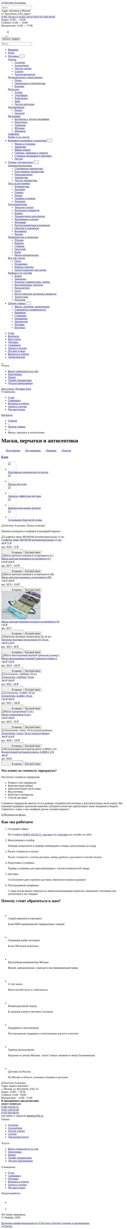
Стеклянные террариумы (29, 168)
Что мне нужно (16, 351)
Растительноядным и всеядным (32, 225)
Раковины (20, 312)
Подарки (19, 324)
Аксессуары (21, 296)
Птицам (19, 240)
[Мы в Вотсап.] (4, 31)
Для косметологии (25, 74)
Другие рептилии (24, 104)
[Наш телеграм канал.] (7, 1226)
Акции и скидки (17, 348)
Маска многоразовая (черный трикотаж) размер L (29, 658)
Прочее (19, 234)
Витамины (21, 231)
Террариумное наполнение (30, 216)
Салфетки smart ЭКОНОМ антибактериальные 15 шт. (31, 539)
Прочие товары (16, 303)
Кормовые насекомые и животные (27, 140)
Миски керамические (27, 255)
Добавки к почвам (25, 198)
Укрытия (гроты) (24, 207)
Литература (21, 321)
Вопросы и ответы (18, 354)
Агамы (18, 92)
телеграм (63, 834)
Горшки (19, 192)
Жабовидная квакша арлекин (24, 508)
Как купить (14, 339)
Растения (20, 189)
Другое (19, 158)
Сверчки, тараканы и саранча (31, 152)
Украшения (21, 318)
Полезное (20, 201)
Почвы (18, 195)
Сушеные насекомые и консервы (33, 155)
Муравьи (20, 128)
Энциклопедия (16, 357)
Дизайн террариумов (20, 380)
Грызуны (20, 113)
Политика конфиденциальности (19, 1223)
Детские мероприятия (20, 383)
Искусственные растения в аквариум (35, 293)
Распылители (22, 287)
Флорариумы (22, 186)
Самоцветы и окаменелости (30, 309)
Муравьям (20, 222)
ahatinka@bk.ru (35, 1115)
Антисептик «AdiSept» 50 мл (17, 677)
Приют (12, 377)
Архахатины (22, 65)
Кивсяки (19, 86)
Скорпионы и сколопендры (30, 83)
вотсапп (47, 834)
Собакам (19, 246)
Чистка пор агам (17, 484)
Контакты (13, 336)
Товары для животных (20, 162)
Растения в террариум (27, 210)
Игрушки (20, 327)
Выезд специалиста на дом (23, 371)
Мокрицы (20, 131)
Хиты (11, 52)
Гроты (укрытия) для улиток (30, 270)
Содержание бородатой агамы (25, 520)
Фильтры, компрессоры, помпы (32, 281)
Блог (28, 388)
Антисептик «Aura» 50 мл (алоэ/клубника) (25, 733)
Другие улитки (23, 68)
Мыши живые (22, 149)
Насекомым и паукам (26, 219)
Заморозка (20, 146)
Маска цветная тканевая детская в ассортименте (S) (30, 621)
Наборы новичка (24, 267)
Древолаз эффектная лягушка (24, 496)
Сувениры (20, 315)
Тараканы (20, 125)
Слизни (19, 71)
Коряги (19, 213)
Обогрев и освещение (27, 228)
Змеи (17, 101)
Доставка (13, 342)
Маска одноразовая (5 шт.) (16, 714)
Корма (18, 276)
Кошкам (19, 243)
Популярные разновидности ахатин (28, 472)
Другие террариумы (26, 180)
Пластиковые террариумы (29, 171)
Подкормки (21, 264)
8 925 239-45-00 (28, 16)
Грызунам (20, 249)
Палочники (21, 122)
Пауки (18, 80)
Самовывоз (14, 345)
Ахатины (20, 62)
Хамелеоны (21, 98)
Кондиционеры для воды (29, 284)
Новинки (13, 49)
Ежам (18, 252)
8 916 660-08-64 (46, 16)
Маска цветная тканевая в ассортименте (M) (26, 577)
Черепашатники (24, 174)
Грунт (18, 261)
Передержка (15, 374)
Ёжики (18, 110)
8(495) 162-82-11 (32, 834)
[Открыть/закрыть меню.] (6, 36)
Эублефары (21, 95)
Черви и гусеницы (25, 143)
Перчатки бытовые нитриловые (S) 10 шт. (25, 639)
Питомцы (13, 56)
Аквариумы (21, 177)
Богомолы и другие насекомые (32, 119)
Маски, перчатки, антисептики (32, 306)
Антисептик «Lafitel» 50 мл (16, 695)
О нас (11, 333)
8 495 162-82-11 (10, 16)
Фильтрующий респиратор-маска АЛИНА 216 (27, 752)
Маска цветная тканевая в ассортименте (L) (26, 558)
